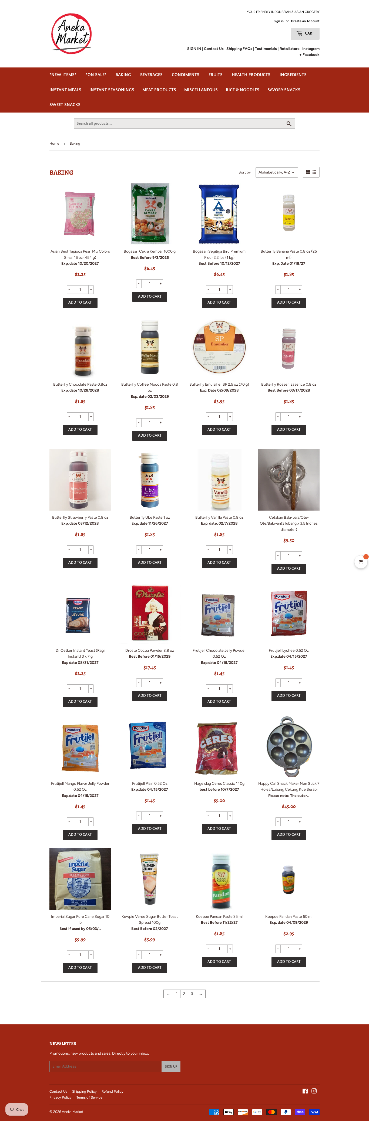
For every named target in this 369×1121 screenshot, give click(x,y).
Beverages (151, 74)
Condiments (185, 74)
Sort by (245, 172)
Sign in (279, 21)
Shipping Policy (84, 1091)
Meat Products (159, 89)
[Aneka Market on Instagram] (314, 1092)
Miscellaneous (201, 89)
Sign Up (171, 1066)
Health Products (251, 74)
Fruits (216, 74)
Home (54, 143)
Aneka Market (72, 1112)
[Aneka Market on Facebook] (305, 1092)
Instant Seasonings (111, 89)
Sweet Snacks (64, 104)
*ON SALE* (96, 74)
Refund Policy (112, 1091)
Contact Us (58, 1091)
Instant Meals (65, 89)
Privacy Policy (60, 1097)
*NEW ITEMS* (62, 74)
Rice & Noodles (242, 89)
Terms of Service (89, 1097)
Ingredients (293, 74)
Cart (309, 33)
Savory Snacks (283, 89)
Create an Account (305, 21)
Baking (123, 74)
